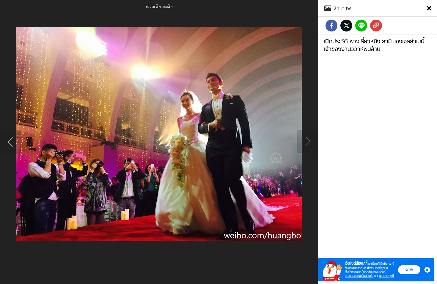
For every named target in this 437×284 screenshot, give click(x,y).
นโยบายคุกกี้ (386, 275)
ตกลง (409, 269)
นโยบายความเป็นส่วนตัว (359, 275)
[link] (376, 25)
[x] (346, 25)
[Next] (307, 142)
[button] (426, 269)
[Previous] (10, 142)
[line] (361, 25)
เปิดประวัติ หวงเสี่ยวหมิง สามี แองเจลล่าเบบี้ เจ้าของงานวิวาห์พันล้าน (374, 45)
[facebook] (331, 25)
